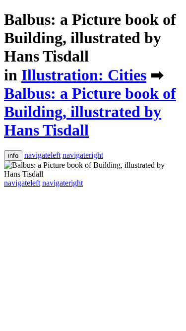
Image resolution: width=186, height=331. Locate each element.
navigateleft (42, 155)
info (13, 155)
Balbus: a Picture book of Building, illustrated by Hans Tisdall (90, 37)
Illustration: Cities (83, 75)
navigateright (82, 155)
